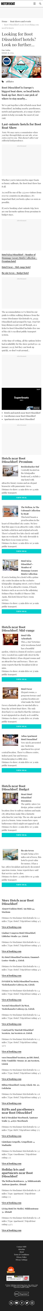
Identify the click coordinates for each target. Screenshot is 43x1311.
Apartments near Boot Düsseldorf (19, 419)
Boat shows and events (20, 21)
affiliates (10, 81)
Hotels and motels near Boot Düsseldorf (22, 412)
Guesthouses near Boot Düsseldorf (20, 416)
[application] (21, 399)
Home (4, 21)
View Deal (21, 497)
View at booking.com (11, 927)
